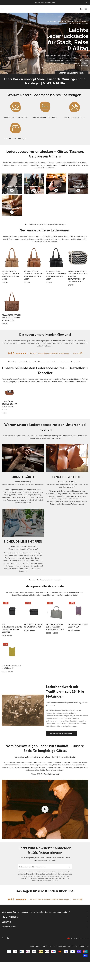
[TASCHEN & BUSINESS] (34, 190)
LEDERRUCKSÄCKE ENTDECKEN (71, 73)
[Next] (50, 67)
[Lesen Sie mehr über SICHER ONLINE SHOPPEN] (23, 523)
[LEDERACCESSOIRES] (78, 190)
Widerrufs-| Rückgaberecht (78, 946)
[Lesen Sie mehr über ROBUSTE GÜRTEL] (23, 458)
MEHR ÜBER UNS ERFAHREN (61, 733)
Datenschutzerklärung (57, 946)
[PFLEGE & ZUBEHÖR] (12, 212)
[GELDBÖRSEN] (56, 190)
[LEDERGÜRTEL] (12, 190)
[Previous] (39, 67)
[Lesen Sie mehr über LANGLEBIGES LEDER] (67, 458)
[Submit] (69, 866)
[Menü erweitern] (2, 9)
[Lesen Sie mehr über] (15, 107)
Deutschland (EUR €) (78, 938)
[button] (86, 9)
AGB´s (43, 946)
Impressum (34, 946)
